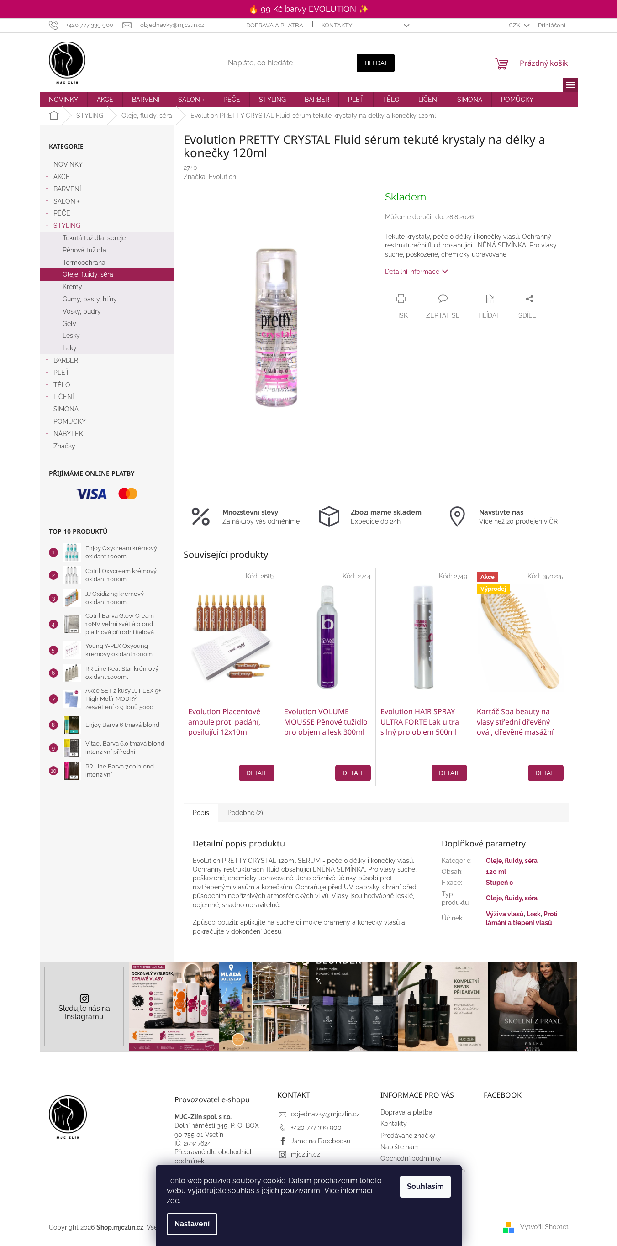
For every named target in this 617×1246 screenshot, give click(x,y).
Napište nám (399, 1147)
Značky (64, 446)
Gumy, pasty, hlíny (90, 299)
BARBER (65, 360)
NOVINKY (68, 164)
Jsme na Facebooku (320, 1141)
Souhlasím (425, 1186)
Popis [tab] (201, 812)
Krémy (72, 286)
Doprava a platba (274, 25)
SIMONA (66, 409)
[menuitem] (63, 99)
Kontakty (337, 25)
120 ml (496, 871)
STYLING (66, 225)
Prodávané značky (407, 1135)
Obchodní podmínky (410, 1158)
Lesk (534, 914)
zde (173, 1200)
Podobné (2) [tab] (245, 812)
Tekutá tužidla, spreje (94, 238)
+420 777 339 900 (316, 1127)
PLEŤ (61, 372)
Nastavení (192, 1224)
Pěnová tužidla (84, 250)
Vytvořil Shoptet (544, 1226)
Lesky (71, 335)
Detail (256, 772)
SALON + (66, 201)
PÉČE (61, 213)
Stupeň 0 (499, 882)
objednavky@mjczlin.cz (325, 1114)
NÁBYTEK (68, 433)
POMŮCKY (69, 421)
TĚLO (61, 385)
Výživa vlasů (505, 914)
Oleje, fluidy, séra (88, 274)
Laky (70, 348)
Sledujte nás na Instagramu (84, 1012)
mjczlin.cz (305, 1154)
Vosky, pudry (82, 311)
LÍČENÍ (63, 396)
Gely (69, 323)
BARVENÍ (67, 189)
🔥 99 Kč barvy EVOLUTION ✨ (308, 9)
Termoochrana (84, 262)
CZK (515, 25)
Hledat (376, 62)
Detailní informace (412, 271)
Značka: (210, 176)
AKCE (61, 176)
